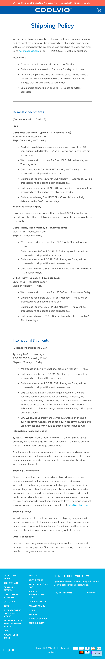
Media (32, 610)
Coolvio (56, 648)
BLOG (6, 606)
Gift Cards (10, 602)
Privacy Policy (37, 606)
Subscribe (92, 593)
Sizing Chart (11, 583)
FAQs (6, 631)
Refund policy (37, 623)
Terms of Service (38, 619)
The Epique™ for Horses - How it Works (13, 623)
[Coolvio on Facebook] (4, 650)
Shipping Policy (37, 602)
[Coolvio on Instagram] (8, 650)
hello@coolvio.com (29, 50)
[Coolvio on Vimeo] (13, 650)
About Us (34, 576)
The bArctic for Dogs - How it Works (12, 613)
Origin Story (36, 580)
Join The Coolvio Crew (71, 576)
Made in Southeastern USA (37, 594)
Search (33, 614)
